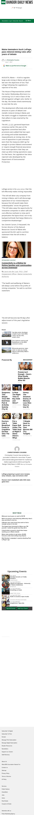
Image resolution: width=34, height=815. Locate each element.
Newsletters (5, 21)
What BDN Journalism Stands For (11, 764)
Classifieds (5, 792)
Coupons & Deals (6, 804)
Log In (10, 21)
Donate (4, 737)
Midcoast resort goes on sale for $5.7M (13, 516)
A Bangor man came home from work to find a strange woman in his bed (15, 523)
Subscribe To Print (7, 734)
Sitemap (4, 770)
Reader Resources (7, 745)
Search (21, 21)
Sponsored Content (9, 260)
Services (4, 786)
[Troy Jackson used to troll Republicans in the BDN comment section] (6, 343)
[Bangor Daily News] (17, 3)
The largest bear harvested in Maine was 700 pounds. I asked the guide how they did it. (15, 527)
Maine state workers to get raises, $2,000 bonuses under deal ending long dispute (14, 535)
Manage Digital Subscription (9, 743)
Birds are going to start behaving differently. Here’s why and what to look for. (17, 519)
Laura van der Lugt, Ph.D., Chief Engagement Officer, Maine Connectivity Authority (17, 274)
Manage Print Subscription (9, 740)
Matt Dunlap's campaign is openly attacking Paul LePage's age (16, 538)
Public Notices (6, 789)
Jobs (3, 795)
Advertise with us (6, 810)
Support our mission (7, 751)
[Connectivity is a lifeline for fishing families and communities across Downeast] (16, 250)
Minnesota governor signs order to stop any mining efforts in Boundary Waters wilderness (20, 351)
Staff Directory (6, 754)
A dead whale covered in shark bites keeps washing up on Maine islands (14, 531)
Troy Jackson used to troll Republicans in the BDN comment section (20, 342)
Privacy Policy (5, 773)
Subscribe (15, 21)
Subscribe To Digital (7, 731)
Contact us (5, 767)
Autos (3, 798)
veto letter (21, 189)
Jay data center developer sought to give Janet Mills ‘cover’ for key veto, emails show (20, 335)
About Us (4, 761)
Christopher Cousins (13, 60)
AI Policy (4, 779)
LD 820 (10, 125)
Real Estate (5, 801)
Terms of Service (6, 776)
